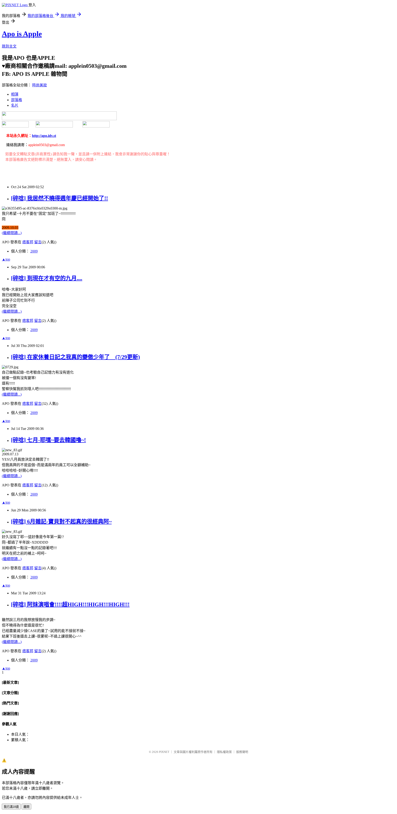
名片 (14, 105)
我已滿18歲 (11, 806)
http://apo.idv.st (44, 136)
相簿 (14, 94)
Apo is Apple (22, 34)
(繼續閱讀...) (12, 233)
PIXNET (164, 752)
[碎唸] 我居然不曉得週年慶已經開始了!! (59, 198)
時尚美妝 (39, 85)
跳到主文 (9, 46)
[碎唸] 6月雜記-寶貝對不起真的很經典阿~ (61, 522)
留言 (38, 242)
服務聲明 (242, 752)
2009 (34, 251)
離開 (26, 806)
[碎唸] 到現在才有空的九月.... (46, 278)
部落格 (16, 100)
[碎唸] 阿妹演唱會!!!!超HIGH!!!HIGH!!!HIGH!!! (70, 604)
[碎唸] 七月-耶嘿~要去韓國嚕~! (48, 440)
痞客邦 (27, 242)
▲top (6, 259)
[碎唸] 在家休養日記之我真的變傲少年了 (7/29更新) (75, 357)
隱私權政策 (224, 752)
